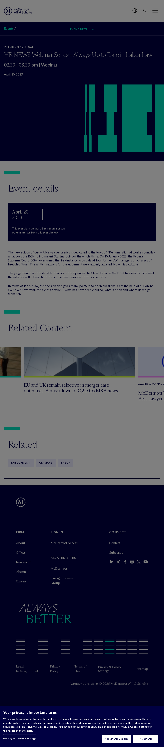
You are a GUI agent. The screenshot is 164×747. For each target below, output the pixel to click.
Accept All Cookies (116, 738)
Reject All (146, 738)
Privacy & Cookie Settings (19, 738)
